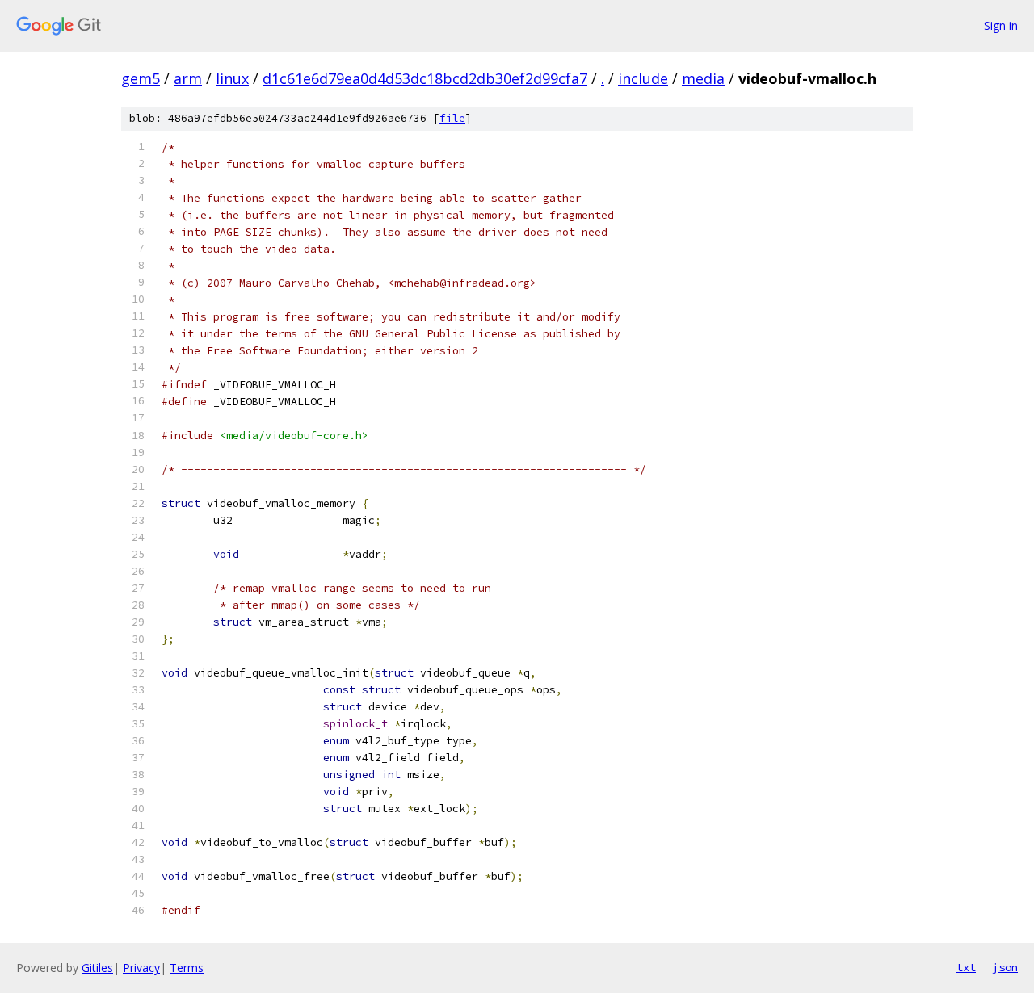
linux (232, 78)
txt (966, 967)
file (452, 118)
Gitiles (97, 967)
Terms (187, 967)
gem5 (140, 78)
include (643, 78)
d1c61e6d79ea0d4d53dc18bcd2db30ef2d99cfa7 (425, 78)
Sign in (1001, 25)
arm (188, 78)
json (1005, 967)
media (703, 78)
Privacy (141, 967)
